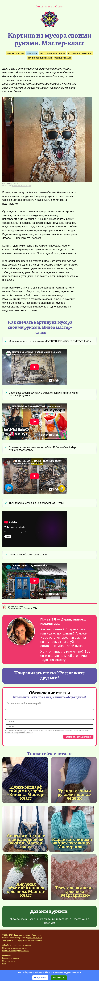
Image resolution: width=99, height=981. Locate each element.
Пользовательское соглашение (15, 948)
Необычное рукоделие (80, 53)
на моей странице (73, 655)
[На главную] (49, 26)
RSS (4, 964)
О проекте (6, 955)
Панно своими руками (40, 58)
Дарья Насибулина (34, 938)
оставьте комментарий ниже (61, 646)
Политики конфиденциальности (18, 733)
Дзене (31, 919)
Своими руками (62, 58)
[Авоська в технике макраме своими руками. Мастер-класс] (25, 829)
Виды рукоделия (15, 53)
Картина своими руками (52, 53)
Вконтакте (45, 919)
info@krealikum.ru (35, 940)
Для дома (32, 53)
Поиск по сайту (8, 961)
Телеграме (78, 919)
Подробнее (40, 977)
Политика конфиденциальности (15, 951)
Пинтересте (61, 919)
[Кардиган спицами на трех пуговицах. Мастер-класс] (71, 829)
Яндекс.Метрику (72, 972)
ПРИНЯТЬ (58, 977)
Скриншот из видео (21, 186)
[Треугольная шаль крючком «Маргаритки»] (74, 877)
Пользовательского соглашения (75, 730)
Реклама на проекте (10, 958)
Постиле (49, 922)
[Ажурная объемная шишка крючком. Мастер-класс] (25, 877)
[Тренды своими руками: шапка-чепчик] (74, 780)
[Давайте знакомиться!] (21, 631)
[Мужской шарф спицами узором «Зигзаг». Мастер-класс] (25, 780)
